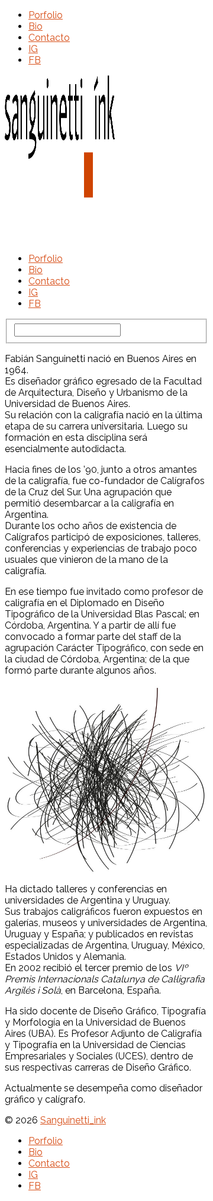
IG (33, 49)
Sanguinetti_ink (73, 1120)
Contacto (49, 37)
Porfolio (45, 15)
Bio (35, 26)
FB (34, 60)
